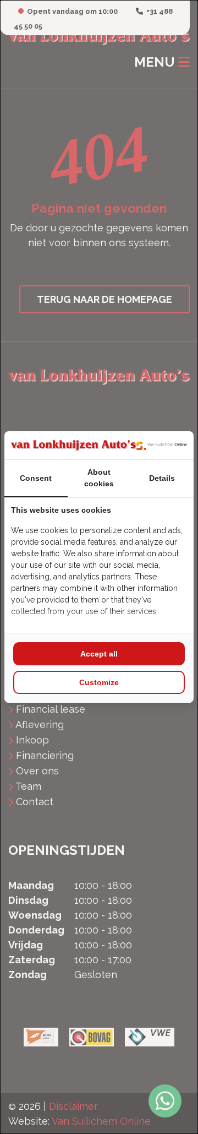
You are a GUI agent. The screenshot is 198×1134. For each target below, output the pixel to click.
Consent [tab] (36, 478)
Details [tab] (162, 478)
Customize (99, 682)
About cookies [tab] (99, 478)
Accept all (99, 653)
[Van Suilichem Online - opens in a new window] (161, 445)
